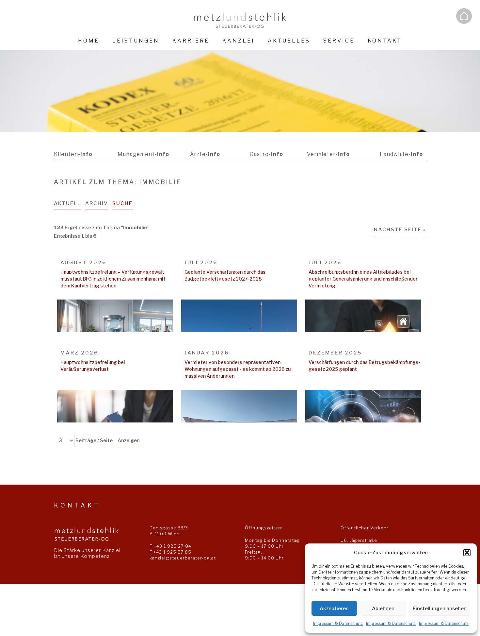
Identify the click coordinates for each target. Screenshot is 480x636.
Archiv (96, 203)
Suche (122, 203)
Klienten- (73, 154)
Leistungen (135, 41)
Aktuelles (289, 41)
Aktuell (67, 203)
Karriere (190, 41)
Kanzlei (238, 41)
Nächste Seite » (400, 229)
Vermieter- (328, 154)
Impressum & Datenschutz (338, 623)
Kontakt (385, 41)
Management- (143, 154)
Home (88, 41)
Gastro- (266, 154)
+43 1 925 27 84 (172, 546)
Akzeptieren (334, 608)
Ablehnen (383, 608)
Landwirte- (401, 154)
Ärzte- (205, 154)
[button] (467, 552)
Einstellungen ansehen (440, 608)
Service (339, 41)
